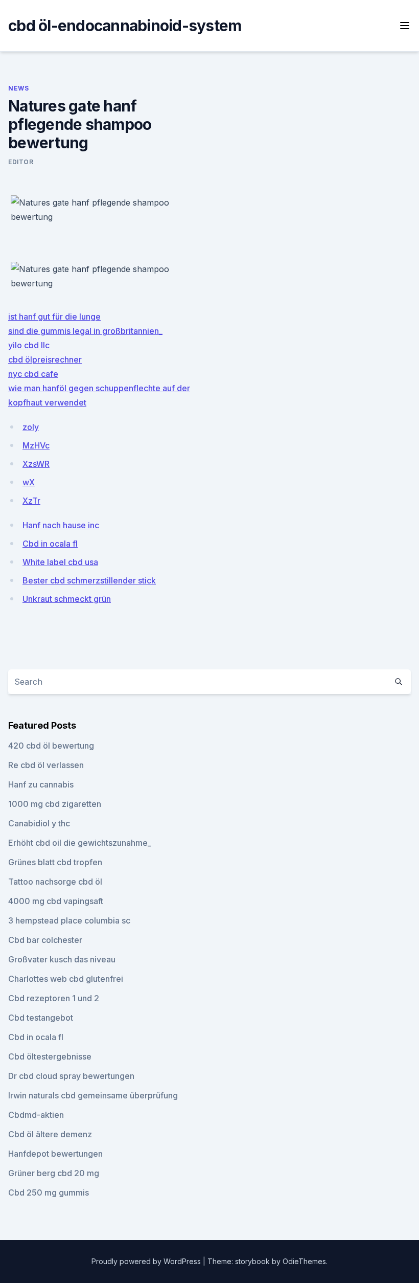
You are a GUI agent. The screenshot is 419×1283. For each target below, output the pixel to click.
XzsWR (36, 464)
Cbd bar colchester (45, 940)
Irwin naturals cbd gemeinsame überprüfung (93, 1095)
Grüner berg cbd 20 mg (53, 1173)
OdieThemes (304, 1261)
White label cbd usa (60, 562)
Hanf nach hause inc (60, 525)
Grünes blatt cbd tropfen (55, 862)
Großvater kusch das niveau (61, 959)
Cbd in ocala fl (50, 543)
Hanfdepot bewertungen (55, 1154)
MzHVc (36, 445)
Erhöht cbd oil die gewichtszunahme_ (79, 843)
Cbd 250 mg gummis (48, 1192)
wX (28, 482)
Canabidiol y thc (39, 823)
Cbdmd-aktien (36, 1115)
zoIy (30, 427)
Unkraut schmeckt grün (66, 599)
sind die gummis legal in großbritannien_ (85, 331)
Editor (21, 162)
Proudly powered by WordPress (147, 1261)
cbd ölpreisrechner (45, 359)
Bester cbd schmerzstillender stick (89, 580)
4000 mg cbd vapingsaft (55, 901)
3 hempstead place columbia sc (69, 920)
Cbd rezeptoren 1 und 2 (53, 998)
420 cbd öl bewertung (51, 745)
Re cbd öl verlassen (46, 765)
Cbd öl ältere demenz (50, 1134)
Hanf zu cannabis (41, 784)
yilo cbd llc (29, 345)
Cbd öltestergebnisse (49, 1056)
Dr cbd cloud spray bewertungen (71, 1076)
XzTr (31, 501)
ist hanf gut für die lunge (54, 316)
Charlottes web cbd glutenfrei (65, 979)
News (18, 88)
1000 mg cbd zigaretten (54, 804)
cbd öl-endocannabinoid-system (124, 25)
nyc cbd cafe (33, 374)
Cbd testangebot (40, 1017)
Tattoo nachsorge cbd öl (55, 881)
